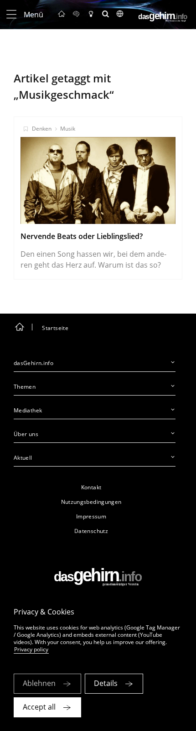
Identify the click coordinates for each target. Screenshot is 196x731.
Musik (67, 128)
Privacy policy (31, 649)
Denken (42, 128)
